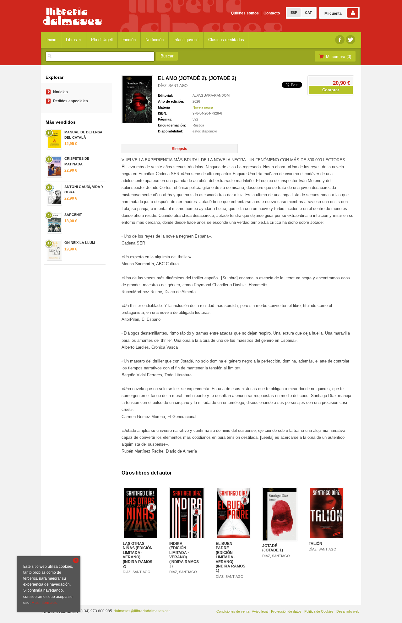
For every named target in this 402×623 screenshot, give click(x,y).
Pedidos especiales (70, 101)
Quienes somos (245, 13)
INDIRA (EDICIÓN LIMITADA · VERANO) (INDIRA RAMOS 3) (184, 554)
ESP (294, 12)
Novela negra (203, 107)
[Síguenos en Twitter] (350, 39)
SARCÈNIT (73, 215)
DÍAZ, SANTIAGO (172, 85)
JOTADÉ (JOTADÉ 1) (272, 548)
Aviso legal (260, 611)
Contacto (271, 13)
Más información (45, 602)
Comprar (330, 90)
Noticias (60, 92)
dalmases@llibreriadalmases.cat (142, 611)
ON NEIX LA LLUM (79, 242)
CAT (308, 12)
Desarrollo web (347, 611)
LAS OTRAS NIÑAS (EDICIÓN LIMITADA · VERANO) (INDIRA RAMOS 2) (138, 554)
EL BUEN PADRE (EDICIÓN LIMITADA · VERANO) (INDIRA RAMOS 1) (230, 557)
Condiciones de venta (232, 611)
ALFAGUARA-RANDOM (211, 95)
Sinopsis (179, 149)
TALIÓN (315, 543)
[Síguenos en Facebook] (340, 39)
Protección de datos (286, 611)
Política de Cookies (319, 611)
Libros (72, 39)
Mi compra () (338, 56)
